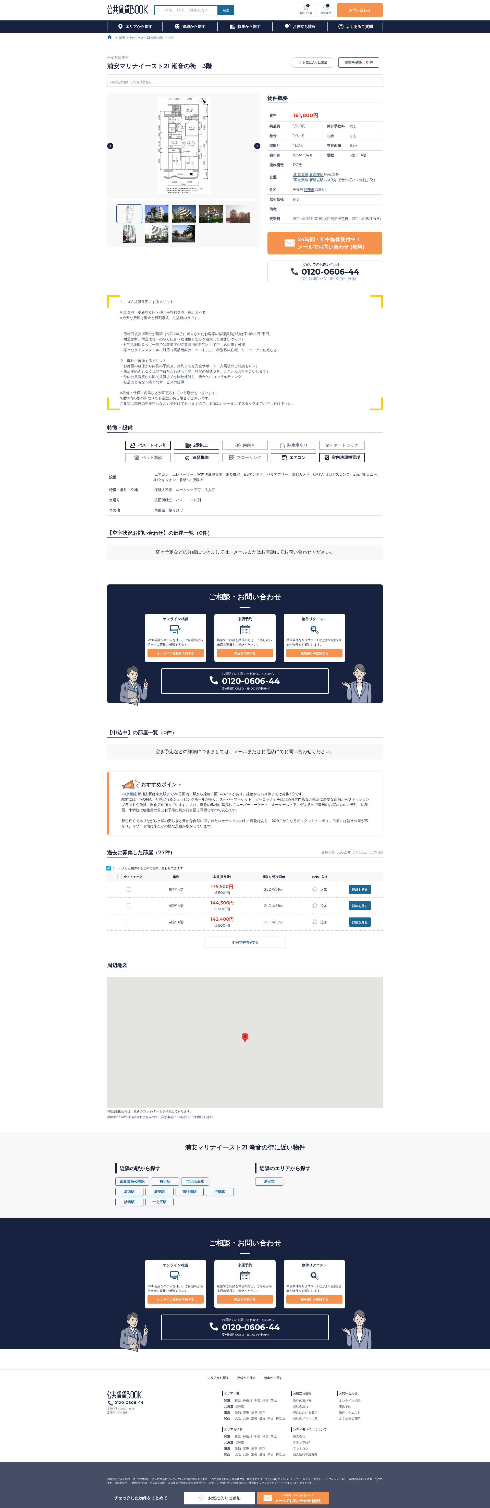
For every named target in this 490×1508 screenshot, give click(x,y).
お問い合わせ (360, 10)
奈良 (270, 1418)
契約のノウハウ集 (305, 1418)
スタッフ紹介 (302, 1442)
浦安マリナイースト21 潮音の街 (141, 38)
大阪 (238, 1418)
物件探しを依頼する (314, 653)
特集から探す (273, 1378)
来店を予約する (245, 653)
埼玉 (265, 1400)
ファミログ (300, 1448)
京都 (254, 1418)
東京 (238, 1400)
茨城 (274, 1400)
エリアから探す (218, 1378)
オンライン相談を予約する (175, 653)
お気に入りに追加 (315, 62)
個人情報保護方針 (305, 1454)
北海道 (239, 1406)
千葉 (257, 1400)
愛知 (238, 1412)
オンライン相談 (349, 1400)
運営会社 (299, 1436)
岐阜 (254, 1412)
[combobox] (189, 10)
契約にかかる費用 (305, 1412)
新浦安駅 (316, 174)
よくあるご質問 (349, 1418)
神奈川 (247, 1400)
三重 (246, 1412)
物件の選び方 (302, 1400)
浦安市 (309, 189)
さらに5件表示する (245, 942)
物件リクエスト (349, 1412)
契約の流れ (300, 1406)
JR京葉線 (300, 174)
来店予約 (345, 1406)
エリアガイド (233, 1429)
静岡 (262, 1412)
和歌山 (280, 1418)
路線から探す (246, 1378)
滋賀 (262, 1418)
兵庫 (246, 1418)
